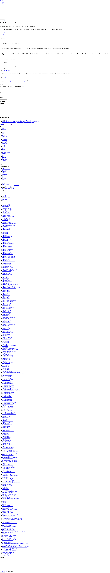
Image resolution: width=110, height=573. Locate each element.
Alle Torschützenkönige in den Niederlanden (8, 392)
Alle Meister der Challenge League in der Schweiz (9, 300)
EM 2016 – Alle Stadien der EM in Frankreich (8, 462)
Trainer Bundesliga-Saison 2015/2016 (7, 534)
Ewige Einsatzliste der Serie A (6, 468)
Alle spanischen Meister (5, 370)
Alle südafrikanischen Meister (6, 374)
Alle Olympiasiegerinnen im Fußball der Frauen (8, 324)
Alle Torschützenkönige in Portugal (7, 397)
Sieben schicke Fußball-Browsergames (7, 528)
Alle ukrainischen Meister (5, 425)
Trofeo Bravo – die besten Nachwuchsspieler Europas (9, 538)
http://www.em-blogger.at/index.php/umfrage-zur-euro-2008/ (17, 81)
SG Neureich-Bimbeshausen (6, 152)
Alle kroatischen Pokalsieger (6, 291)
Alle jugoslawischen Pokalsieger (6, 282)
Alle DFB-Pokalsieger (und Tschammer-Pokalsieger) (9, 223)
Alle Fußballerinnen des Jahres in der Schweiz (8, 256)
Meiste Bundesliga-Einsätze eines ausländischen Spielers (9, 493)
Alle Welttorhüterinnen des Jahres (6, 440)
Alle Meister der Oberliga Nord (6, 303)
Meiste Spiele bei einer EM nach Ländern (7, 511)
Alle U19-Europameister (5, 420)
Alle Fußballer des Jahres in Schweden (7, 254)
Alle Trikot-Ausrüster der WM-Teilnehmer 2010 (8, 412)
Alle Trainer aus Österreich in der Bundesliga (8, 406)
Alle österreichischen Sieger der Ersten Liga (8, 448)
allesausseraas (4, 130)
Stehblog (3, 156)
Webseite (1, 97)
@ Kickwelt (3, 172)
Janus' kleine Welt (4, 143)
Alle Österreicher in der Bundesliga (7, 444)
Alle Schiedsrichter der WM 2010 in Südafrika (8, 337)
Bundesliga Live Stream (5, 184)
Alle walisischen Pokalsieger (6, 433)
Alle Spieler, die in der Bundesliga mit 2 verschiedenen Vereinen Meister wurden (13, 373)
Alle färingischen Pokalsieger (6, 260)
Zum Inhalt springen (3, 0)
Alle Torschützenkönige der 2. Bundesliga (7, 381)
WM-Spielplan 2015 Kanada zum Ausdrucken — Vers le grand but (11, 545)
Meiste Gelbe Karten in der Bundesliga (7, 506)
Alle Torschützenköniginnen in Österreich (7, 405)
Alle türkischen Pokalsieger (5, 419)
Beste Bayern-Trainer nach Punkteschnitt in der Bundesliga (10, 453)
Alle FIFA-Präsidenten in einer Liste (7, 236)
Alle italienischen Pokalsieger (6, 280)
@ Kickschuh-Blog (4, 171)
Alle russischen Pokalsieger (5, 336)
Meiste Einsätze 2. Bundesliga (6, 497)
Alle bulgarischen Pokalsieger (6, 215)
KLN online (3, 145)
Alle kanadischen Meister (5, 283)
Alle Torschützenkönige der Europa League (8, 387)
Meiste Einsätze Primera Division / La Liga (8, 504)
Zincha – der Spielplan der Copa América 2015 (8, 549)
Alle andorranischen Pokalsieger (6, 208)
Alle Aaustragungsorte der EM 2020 (7, 204)
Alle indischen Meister (5, 275)
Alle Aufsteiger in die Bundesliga (6, 210)
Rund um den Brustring (5, 150)
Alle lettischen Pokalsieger (5, 292)
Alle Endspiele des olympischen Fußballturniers (8, 230)
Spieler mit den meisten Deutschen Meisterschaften (9, 529)
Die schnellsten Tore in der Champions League (8, 459)
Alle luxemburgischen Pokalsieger (6, 296)
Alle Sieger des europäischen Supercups (7, 361)
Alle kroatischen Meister (5, 290)
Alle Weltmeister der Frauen (6, 438)
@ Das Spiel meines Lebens (6, 169)
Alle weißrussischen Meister (6, 434)
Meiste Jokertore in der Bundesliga (6, 507)
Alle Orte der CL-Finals (5, 325)
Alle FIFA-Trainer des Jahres (6, 237)
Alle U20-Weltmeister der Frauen (6, 422)
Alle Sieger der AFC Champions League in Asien (9, 347)
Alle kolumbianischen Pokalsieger (6, 289)
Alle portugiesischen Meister (6, 330)
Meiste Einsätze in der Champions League (7, 499)
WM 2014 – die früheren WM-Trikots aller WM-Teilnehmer (10, 539)
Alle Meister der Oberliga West (6, 305)
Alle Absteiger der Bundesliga (6, 205)
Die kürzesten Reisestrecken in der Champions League (9, 457)
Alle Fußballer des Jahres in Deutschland (7, 249)
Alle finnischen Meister (5, 240)
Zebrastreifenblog (4, 160)
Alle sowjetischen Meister (5, 368)
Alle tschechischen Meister (5, 415)
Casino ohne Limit (16, 185)
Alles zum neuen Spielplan (5, 449)
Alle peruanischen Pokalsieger (6, 328)
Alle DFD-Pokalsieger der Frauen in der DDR (8, 225)
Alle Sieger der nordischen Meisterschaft (7, 355)
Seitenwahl (3, 151)
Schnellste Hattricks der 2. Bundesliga (7, 524)
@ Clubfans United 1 (5, 170)
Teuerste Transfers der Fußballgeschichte (7, 532)
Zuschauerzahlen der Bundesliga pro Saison (8, 552)
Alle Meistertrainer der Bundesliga (6, 310)
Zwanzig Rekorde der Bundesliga (6, 553)
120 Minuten (4, 129)
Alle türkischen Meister (5, 418)
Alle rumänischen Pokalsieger (6, 334)
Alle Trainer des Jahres (5, 409)
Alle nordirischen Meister (5, 318)
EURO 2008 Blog (11, 80)
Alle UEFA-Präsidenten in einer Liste (7, 424)
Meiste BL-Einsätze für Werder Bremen (7, 492)
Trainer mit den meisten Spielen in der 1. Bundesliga (9, 535)
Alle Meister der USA (5, 306)
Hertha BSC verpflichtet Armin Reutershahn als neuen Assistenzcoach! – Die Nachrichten (14, 121)
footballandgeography (5, 139)
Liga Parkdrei (4, 146)
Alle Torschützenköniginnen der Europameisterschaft (9, 402)
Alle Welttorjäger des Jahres (6, 441)
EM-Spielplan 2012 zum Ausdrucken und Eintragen (9, 464)
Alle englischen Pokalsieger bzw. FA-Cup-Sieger (8, 231)
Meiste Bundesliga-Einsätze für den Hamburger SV (9, 496)
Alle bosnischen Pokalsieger (6, 213)
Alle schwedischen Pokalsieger (6, 342)
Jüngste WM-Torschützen (5, 489)
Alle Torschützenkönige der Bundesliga (7, 383)
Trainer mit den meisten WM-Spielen (7, 536)
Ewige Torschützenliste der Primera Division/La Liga (9, 476)
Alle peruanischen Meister (5, 327)
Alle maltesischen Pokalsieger (6, 298)
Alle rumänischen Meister (5, 333)
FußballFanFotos (4, 140)
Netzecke (3, 148)
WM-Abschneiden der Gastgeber (6, 541)
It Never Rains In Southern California (10, 36)
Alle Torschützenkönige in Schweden (7, 398)
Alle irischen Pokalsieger (5, 277)
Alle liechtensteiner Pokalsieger (6, 293)
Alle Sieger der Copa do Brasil (6, 352)
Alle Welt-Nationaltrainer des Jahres (7, 435)
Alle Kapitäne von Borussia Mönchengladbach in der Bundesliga (11, 287)
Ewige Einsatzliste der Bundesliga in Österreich (8, 466)
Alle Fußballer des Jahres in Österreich (7, 255)
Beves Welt (3, 132)
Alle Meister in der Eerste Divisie (6, 308)
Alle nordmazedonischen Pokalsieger (7, 320)
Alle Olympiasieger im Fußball (6, 323)
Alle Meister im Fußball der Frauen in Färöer (8, 307)
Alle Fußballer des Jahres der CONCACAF (8, 243)
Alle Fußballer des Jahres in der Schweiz (7, 248)
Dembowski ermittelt (5, 134)
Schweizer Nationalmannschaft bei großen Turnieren (9, 526)
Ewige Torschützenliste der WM (6, 477)
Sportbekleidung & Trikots (5, 198)
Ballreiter (3, 131)
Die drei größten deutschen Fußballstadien (7, 455)
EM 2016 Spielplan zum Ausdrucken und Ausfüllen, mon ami (10, 463)
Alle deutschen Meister (5, 220)
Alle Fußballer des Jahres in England (7, 250)
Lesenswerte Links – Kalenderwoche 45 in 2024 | (9, 122)
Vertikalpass (3, 158)
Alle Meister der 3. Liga (5, 299)
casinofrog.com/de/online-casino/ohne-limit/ (8, 188)
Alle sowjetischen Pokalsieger (6, 369)
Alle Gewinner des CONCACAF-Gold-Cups (8, 267)
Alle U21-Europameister (5, 423)
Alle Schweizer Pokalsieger (6, 344)
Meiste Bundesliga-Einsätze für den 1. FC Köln (8, 495)
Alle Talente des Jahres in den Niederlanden (8, 378)
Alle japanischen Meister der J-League (7, 281)
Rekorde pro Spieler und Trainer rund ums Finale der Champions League (12, 519)
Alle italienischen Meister (5, 279)
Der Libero (3, 135)
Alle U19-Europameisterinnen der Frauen (7, 421)
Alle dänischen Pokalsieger (5, 227)
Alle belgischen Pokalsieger (6, 211)
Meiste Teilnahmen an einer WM (6, 513)
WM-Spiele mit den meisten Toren (6, 542)
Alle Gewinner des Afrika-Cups (6, 266)
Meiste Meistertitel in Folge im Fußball (7, 508)
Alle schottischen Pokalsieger (6, 340)
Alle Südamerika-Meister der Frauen (7, 375)
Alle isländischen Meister (5, 278)
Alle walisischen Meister (5, 432)
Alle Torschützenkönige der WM (6, 388)
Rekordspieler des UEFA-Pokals (6, 522)
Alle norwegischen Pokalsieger (6, 322)
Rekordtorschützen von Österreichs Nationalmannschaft (9, 523)
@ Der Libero (4, 173)
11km (3, 128)
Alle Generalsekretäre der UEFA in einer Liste (8, 261)
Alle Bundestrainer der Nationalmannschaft (8, 216)
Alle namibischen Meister (5, 314)
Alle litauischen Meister (5, 294)
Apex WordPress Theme (3, 571)
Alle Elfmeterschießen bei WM (6, 229)
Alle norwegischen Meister (5, 321)
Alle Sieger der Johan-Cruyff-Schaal (7, 354)
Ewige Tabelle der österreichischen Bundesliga (8, 472)
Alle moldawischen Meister (5, 311)
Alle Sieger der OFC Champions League (7, 356)
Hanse (5, 77)
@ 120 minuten (4, 178)
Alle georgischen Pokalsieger (6, 262)
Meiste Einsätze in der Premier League (7, 502)
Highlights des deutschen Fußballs (6, 484)
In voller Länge (4, 142)
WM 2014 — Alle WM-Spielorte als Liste (7, 540)
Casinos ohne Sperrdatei (7, 197)
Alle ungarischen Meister (5, 427)
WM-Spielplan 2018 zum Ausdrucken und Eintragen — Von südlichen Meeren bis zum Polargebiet (15, 546)
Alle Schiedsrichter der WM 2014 (6, 338)
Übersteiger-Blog (4, 159)
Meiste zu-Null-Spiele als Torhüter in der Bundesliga (9, 517)
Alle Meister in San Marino (5, 309)
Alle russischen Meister (5, 335)
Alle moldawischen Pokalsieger (6, 312)
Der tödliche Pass (4, 136)
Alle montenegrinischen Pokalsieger (7, 313)
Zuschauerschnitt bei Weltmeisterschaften (7, 551)
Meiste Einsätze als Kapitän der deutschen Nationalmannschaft (10, 498)
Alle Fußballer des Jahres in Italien (6, 252)
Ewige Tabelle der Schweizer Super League (8, 471)
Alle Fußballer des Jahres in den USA (7, 247)
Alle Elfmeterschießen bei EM (6, 228)
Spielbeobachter (4, 153)
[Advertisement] (55, 12)
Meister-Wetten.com (5, 199)
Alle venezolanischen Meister (6, 430)
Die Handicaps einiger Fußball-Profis (7, 456)
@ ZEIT (3, 179)
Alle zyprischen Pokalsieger (6, 443)
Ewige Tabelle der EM (5, 470)
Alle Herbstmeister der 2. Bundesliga (7, 274)
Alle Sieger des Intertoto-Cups (6, 363)
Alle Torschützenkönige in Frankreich (7, 395)
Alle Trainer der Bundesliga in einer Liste (33, 121)
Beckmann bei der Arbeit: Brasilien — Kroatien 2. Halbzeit (10, 451)
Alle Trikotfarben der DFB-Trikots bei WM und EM (9, 414)
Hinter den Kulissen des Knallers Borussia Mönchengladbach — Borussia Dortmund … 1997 (18, 120)
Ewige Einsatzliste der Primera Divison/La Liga (8, 467)
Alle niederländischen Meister (6, 315)
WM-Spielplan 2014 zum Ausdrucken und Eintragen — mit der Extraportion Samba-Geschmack (15, 544)
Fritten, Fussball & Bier (7, 70)
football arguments (4, 138)
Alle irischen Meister (5, 276)
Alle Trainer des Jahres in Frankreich (7, 410)
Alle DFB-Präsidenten (5, 224)
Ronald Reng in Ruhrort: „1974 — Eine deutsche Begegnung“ (25, 122)
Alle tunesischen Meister (5, 417)
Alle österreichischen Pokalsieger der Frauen (8, 447)
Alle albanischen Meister (5, 206)
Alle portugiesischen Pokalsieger (6, 331)
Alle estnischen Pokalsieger (5, 233)
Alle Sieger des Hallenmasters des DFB (7, 362)
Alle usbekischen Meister (5, 429)
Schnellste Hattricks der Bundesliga (7, 525)
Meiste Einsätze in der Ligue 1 (6, 501)
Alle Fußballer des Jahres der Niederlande (7, 244)
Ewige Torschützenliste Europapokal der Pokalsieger (9, 480)
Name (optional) (2, 94)
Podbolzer (3, 149)
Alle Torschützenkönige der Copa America (8, 384)
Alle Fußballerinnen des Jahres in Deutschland (8, 257)
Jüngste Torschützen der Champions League (8, 487)
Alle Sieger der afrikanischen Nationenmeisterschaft (9, 348)
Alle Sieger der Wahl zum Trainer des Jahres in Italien (9, 357)
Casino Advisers (4, 196)
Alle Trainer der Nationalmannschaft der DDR (8, 408)
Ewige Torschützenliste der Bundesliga (7, 473)
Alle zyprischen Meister (5, 442)
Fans (2, 33)
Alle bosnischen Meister (5, 212)
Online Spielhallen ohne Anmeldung (7, 186)
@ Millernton (4, 177)
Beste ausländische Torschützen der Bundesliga (8, 452)
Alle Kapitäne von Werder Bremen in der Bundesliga (9, 288)
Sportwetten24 (4, 195)
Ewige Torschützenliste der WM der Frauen (8, 478)
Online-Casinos (4, 183)
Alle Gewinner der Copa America (6, 264)
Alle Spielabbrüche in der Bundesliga (7, 371)
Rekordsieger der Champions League (7, 521)
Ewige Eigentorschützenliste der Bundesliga (8, 465)
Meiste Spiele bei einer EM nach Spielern (7, 512)
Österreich (3, 32)
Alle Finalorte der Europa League (6, 239)
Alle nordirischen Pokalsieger (6, 319)
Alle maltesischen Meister (5, 297)
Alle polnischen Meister (5, 329)
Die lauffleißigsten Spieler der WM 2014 (7, 458)
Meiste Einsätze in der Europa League (7, 500)
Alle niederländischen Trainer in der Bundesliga (8, 317)
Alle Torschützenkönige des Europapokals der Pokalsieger (10, 389)
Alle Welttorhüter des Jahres (6, 439)
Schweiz (3, 34)
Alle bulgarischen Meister (5, 214)
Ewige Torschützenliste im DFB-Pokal (7, 481)
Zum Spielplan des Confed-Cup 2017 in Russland (9, 550)
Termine (3, 2)
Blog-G (3, 133)
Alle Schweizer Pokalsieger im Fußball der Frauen (9, 345)
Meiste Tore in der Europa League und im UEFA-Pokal (9, 516)
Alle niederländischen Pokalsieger (6, 316)
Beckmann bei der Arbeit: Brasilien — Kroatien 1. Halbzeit (10, 450)
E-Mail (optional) (2, 95)
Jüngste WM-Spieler (5, 488)
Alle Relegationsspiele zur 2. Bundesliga (7, 332)
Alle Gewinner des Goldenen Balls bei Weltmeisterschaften (10, 269)
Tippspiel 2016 (4, 533)
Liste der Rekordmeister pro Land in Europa (8, 490)
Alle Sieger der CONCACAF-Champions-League (9, 351)
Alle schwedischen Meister (5, 341)
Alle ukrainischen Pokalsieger (6, 426)
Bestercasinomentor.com (5, 200)
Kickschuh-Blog (4, 144)
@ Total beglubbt (4, 174)
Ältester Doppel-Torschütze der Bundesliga (8, 555)
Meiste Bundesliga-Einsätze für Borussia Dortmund (9, 494)
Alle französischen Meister (5, 241)
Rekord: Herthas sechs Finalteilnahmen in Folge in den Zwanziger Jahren (12, 518)
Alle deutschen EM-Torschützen (6, 219)
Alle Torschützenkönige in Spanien (7, 399)
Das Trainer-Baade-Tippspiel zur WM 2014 (8, 454)
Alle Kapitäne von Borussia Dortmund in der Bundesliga (9, 286)
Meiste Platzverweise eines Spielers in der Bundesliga (9, 509)
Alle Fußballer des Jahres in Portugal (7, 253)
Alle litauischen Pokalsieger (6, 295)
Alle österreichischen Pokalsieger (6, 446)
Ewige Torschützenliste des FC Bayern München (8, 479)
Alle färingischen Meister (5, 259)
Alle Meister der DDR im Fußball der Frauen (8, 301)
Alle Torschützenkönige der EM (6, 386)
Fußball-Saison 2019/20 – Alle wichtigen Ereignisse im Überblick (11, 482)
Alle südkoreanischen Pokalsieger (6, 376)
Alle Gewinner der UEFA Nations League (8, 265)
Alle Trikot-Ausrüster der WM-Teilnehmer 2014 (8, 413)
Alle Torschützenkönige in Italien (6, 396)
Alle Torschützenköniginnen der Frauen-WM (8, 403)
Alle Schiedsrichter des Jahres (6, 339)
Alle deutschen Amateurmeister (6, 218)
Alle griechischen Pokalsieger (6, 273)
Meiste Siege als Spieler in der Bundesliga (7, 510)
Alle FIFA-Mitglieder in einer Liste (7, 235)
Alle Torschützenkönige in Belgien (7, 391)
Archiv (1, 164)
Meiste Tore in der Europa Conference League (8, 515)
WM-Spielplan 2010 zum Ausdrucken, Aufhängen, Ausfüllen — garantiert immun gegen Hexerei (15, 543)
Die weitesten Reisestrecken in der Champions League (9, 460)
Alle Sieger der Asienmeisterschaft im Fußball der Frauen (10, 349)
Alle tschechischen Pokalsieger (6, 416)
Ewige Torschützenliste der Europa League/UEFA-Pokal (9, 475)
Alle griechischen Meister (5, 272)
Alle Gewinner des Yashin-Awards (6, 271)
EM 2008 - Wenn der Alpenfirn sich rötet (10, 30)
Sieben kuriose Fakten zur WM (6, 527)
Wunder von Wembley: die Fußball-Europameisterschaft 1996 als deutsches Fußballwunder (14, 547)
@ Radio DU (4, 175)
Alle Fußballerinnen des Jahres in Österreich (8, 258)
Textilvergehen (4, 157)
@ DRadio (3, 168)
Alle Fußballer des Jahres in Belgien (7, 246)
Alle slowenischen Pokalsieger (6, 367)
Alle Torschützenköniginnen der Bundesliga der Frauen (9, 401)
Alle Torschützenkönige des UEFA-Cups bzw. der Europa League (11, 390)
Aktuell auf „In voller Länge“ (9, 124)
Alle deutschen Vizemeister (5, 221)
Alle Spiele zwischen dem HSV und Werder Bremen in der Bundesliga (11, 372)
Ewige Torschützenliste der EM (6, 474)
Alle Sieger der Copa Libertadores (6, 353)
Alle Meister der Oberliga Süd (6, 304)
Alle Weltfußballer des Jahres (6, 436)
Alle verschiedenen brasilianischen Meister (8, 431)
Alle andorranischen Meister (6, 207)
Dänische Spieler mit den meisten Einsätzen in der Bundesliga (10, 461)
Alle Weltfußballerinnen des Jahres (6, 437)
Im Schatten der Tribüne (5, 141)
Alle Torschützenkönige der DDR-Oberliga (8, 385)
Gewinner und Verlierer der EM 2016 (7, 483)
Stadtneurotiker (4, 155)
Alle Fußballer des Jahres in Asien (6, 245)
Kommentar (2, 92)
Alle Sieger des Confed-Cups (6, 359)
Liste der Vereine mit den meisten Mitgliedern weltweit (9, 491)
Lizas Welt (3, 147)
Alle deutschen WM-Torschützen (6, 222)
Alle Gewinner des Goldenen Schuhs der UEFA (8, 270)
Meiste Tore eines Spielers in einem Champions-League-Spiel (10, 514)
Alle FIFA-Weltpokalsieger (5, 238)
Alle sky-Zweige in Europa (5, 364)
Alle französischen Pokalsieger (6, 242)
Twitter (3, 3)
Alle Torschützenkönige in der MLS (7, 393)
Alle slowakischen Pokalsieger (6, 366)
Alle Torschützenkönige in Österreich (7, 400)
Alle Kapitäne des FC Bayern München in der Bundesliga (10, 284)
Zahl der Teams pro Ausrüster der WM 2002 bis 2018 (9, 548)
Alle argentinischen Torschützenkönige (7, 209)
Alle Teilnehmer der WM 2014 (6, 380)
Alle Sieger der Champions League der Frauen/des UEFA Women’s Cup (12, 350)
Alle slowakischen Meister (5, 365)
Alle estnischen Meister (5, 232)
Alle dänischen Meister (5, 226)
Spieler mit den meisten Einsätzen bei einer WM (8, 530)
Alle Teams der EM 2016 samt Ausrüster (7, 379)
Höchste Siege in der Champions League (7, 485)
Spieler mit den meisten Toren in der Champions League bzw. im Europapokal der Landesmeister (15, 531)
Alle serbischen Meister (5, 346)
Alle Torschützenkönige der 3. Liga (7, 382)
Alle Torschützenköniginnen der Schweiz (7, 404)
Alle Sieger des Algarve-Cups (6, 358)
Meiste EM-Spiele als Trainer (6, 505)
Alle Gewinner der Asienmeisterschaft (7, 263)
